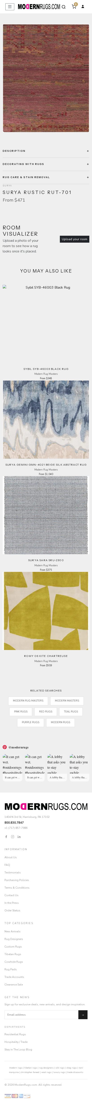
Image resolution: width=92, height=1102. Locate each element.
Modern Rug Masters (28, 700)
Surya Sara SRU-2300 (46, 560)
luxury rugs (59, 1072)
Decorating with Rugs (23, 164)
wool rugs (46, 1072)
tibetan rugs (30, 1067)
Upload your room (74, 239)
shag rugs (71, 1067)
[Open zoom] (46, 78)
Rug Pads (10, 969)
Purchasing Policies (16, 880)
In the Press (11, 903)
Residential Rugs (15, 1034)
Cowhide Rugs (13, 962)
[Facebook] (6, 836)
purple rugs (30, 722)
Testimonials (12, 872)
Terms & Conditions (16, 888)
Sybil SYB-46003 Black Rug (46, 369)
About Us (10, 857)
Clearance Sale (13, 984)
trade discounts (75, 1072)
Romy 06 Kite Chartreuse (46, 656)
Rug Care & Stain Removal (26, 177)
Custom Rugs (13, 946)
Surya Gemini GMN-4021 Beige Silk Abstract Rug (46, 464)
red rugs (45, 711)
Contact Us (11, 895)
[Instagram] (12, 836)
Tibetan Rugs (12, 954)
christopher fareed (30, 1072)
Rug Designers (13, 939)
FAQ (7, 865)
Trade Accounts (14, 977)
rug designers (46, 1067)
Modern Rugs (60, 722)
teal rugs (71, 711)
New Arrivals (12, 931)
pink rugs (20, 711)
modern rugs (15, 1067)
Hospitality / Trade (15, 1042)
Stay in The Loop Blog (18, 1049)
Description (14, 150)
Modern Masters (67, 700)
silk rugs (59, 1067)
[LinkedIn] (19, 836)
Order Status (12, 910)
